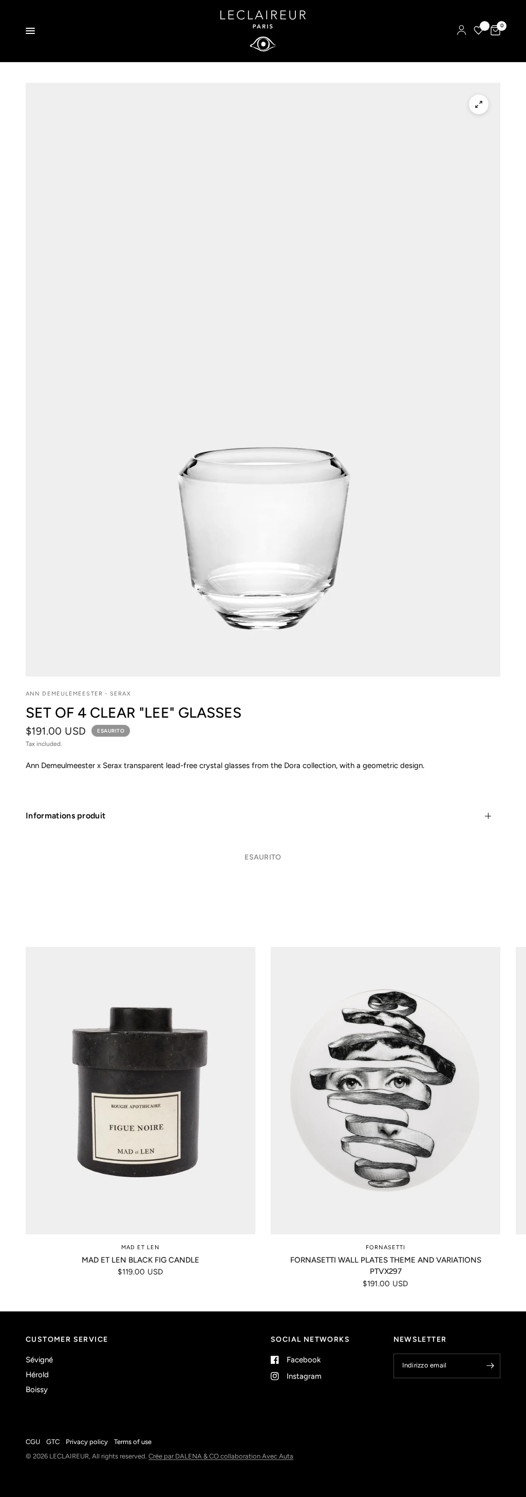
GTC (53, 1442)
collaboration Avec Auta (256, 1456)
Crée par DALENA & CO (184, 1456)
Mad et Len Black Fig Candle (140, 1260)
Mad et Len (140, 1247)
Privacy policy (87, 1442)
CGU (33, 1442)
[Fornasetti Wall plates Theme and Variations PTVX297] (385, 1090)
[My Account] (461, 31)
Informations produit (65, 815)
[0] (493, 31)
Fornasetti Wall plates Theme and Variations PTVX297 (385, 1265)
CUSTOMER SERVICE (67, 1339)
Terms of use (133, 1442)
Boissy (37, 1389)
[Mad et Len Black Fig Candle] (140, 1090)
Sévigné (39, 1359)
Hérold (37, 1374)
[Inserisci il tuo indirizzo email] (490, 1366)
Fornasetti (386, 1247)
